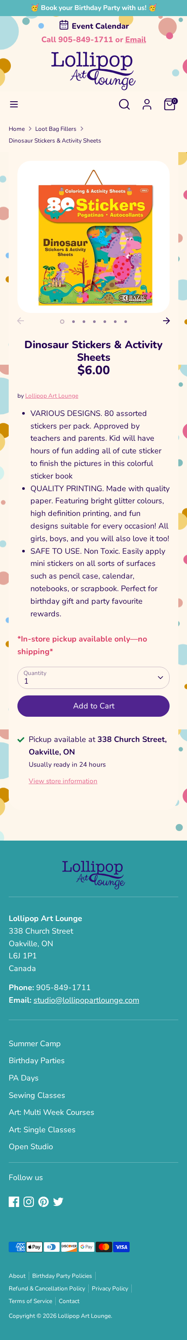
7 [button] (125, 321)
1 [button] (62, 321)
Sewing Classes (37, 1095)
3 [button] (84, 321)
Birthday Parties (37, 1060)
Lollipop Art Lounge (51, 396)
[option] (93, 237)
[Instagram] (28, 1202)
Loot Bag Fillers (56, 129)
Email (135, 39)
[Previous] (20, 320)
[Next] (166, 320)
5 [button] (105, 321)
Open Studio (31, 1146)
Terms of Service (30, 1301)
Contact (69, 1301)
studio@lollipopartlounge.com (86, 1000)
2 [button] (73, 321)
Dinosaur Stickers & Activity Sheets (55, 140)
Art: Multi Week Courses (51, 1112)
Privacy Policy (110, 1288)
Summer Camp (35, 1043)
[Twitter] (58, 1202)
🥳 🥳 (93, 8)
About (17, 1276)
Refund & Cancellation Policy (47, 1288)
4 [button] (94, 321)
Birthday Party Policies (62, 1276)
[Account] (147, 101)
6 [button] (115, 321)
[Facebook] (14, 1202)
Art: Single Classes (42, 1129)
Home (17, 129)
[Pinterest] (43, 1202)
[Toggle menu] (14, 104)
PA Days (24, 1078)
